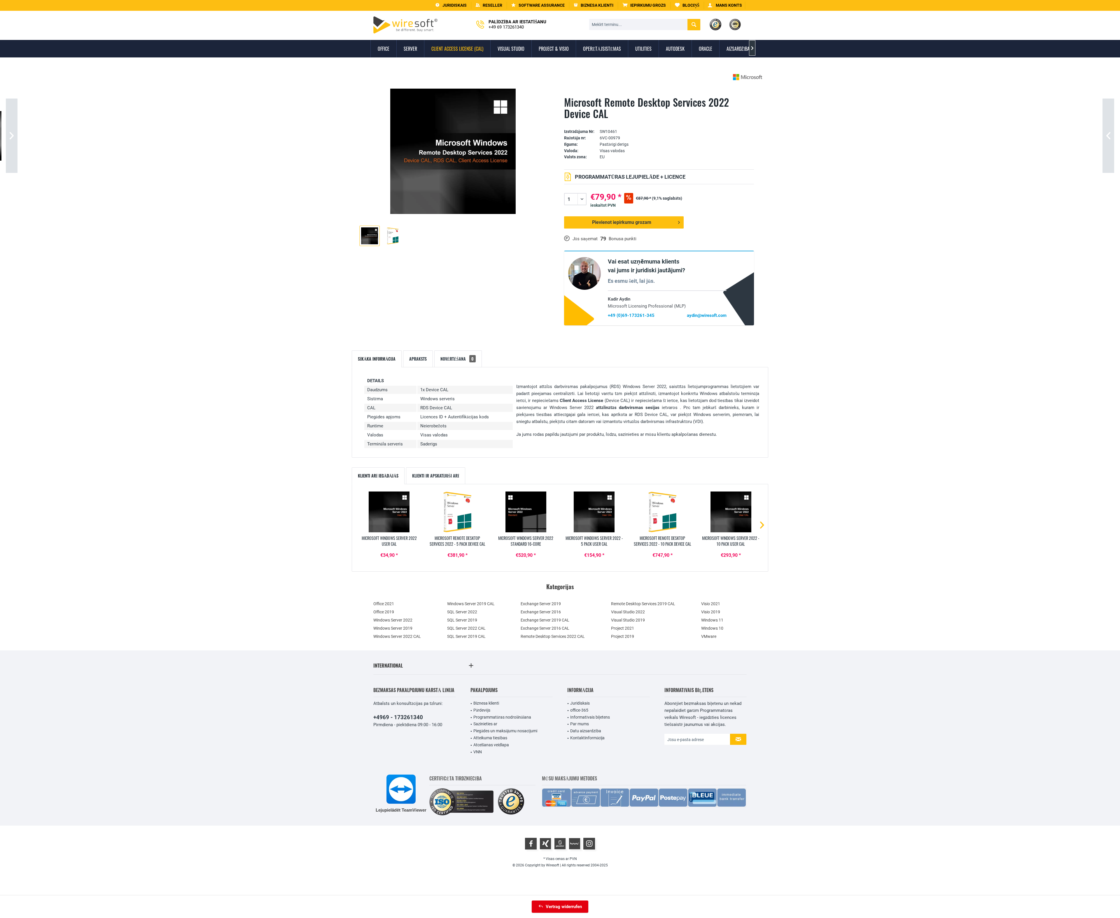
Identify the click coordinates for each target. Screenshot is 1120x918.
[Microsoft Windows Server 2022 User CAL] (389, 512)
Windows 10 (712, 628)
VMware (708, 636)
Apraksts (418, 359)
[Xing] (545, 843)
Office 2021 (383, 603)
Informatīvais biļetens (590, 717)
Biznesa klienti (486, 703)
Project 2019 (622, 636)
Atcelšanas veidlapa (491, 745)
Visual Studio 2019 (628, 620)
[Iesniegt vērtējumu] (659, 122)
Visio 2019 (710, 612)
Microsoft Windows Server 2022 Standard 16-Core (525, 541)
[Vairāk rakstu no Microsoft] (747, 77)
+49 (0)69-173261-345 (631, 315)
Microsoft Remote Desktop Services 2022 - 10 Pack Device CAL (662, 541)
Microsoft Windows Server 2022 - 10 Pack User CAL (731, 541)
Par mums (579, 724)
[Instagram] (589, 843)
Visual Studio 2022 (628, 612)
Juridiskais (580, 703)
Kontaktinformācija (587, 738)
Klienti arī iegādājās (378, 476)
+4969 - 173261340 (398, 717)
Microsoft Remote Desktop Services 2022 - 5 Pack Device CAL (457, 541)
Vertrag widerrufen (564, 906)
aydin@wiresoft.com (707, 315)
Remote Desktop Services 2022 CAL (553, 636)
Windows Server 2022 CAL (397, 636)
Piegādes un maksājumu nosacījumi (505, 731)
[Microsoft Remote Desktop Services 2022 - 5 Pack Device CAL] (457, 512)
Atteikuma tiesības (490, 738)
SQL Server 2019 (462, 620)
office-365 (579, 710)
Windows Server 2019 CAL (471, 603)
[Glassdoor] (560, 843)
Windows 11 (712, 620)
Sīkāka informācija (377, 359)
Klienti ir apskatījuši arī (435, 476)
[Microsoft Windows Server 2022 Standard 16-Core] (526, 512)
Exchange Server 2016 (541, 612)
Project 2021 (622, 628)
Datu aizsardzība (585, 731)
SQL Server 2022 (462, 612)
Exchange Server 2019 (541, 603)
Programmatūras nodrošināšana (502, 717)
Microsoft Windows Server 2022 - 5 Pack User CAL (594, 541)
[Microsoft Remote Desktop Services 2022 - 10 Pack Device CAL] (662, 512)
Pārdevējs (481, 710)
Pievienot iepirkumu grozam (621, 222)
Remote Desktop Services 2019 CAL (643, 603)
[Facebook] (531, 843)
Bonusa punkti (622, 238)
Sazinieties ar (485, 724)
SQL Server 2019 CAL (466, 636)
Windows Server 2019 (392, 628)
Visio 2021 (710, 603)
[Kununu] (574, 843)
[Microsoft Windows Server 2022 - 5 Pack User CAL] (594, 512)
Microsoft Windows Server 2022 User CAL (389, 541)
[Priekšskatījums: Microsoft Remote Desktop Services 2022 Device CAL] (369, 236)
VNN (477, 752)
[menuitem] (644, 5)
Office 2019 (383, 612)
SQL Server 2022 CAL (466, 628)
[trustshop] (511, 801)
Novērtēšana (457, 359)
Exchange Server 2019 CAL (545, 620)
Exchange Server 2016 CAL (545, 628)
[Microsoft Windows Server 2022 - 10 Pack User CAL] (731, 512)
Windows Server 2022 (392, 620)
